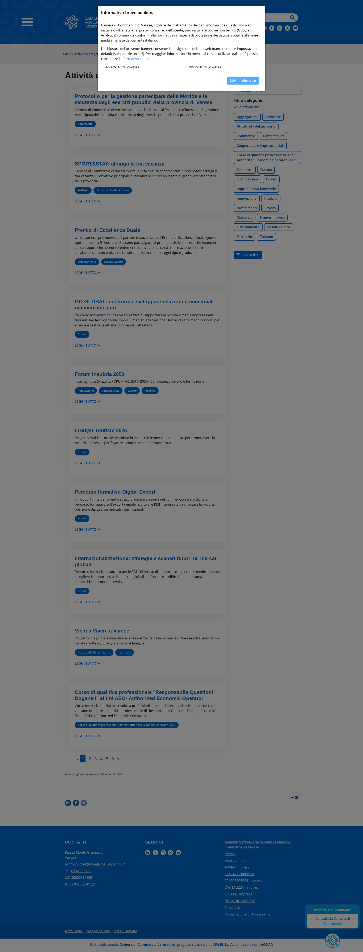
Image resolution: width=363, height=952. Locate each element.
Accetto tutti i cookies (122, 67)
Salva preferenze (242, 80)
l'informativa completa (137, 58)
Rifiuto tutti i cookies (205, 67)
